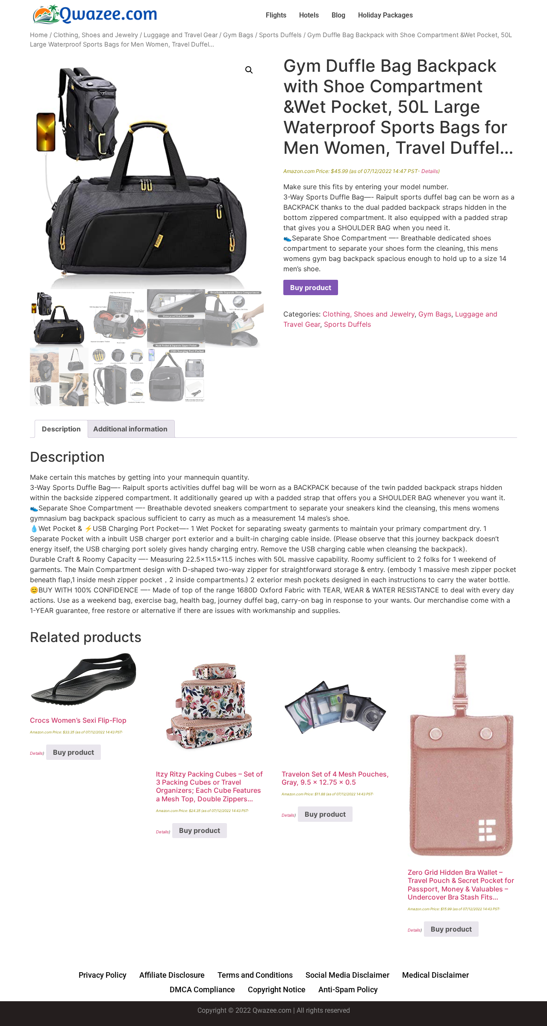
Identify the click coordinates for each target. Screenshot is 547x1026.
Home (39, 35)
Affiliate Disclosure (172, 974)
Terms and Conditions (255, 974)
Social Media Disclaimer (347, 974)
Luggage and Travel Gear (181, 35)
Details (429, 171)
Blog (338, 15)
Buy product (310, 287)
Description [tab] (61, 429)
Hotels (309, 15)
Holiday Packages (385, 15)
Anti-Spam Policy (348, 989)
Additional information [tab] (130, 429)
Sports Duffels (280, 35)
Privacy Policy (102, 974)
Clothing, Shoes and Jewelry (95, 35)
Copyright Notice (277, 989)
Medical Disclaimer (435, 974)
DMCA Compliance (202, 989)
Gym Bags (238, 35)
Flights (276, 15)
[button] (249, 70)
